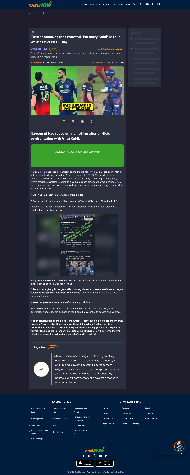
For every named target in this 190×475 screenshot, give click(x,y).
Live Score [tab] (118, 4)
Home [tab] (84, 4)
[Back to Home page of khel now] (40, 4)
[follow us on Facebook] (84, 456)
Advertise (126, 413)
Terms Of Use (109, 423)
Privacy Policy (128, 418)
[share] (90, 121)
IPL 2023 (88, 175)
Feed (147, 408)
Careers (125, 408)
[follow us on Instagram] (89, 456)
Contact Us (108, 418)
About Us (107, 413)
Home (105, 408)
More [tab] (128, 4)
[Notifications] (152, 4)
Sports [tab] (93, 4)
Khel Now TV (151, 418)
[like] (64, 121)
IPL (32, 32)
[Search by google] (134, 4)
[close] (181, 453)
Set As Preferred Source (111, 49)
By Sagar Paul (39, 48)
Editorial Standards (130, 423)
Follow (53, 49)
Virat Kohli (41, 175)
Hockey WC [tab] (104, 4)
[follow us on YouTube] (100, 456)
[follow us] (81, 121)
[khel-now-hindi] (147, 4)
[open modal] (179, 446)
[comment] (73, 121)
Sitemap (149, 413)
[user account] (158, 4)
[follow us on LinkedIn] (106, 456)
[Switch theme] (140, 4)
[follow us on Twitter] (95, 456)
